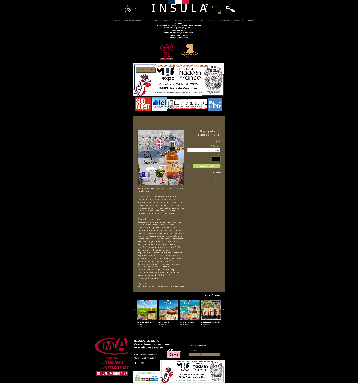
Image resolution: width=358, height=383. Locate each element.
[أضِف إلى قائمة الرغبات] (189, 166)
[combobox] (203, 150)
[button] (219, 12)
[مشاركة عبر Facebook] (219, 178)
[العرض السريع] (190, 310)
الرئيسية (217, 123)
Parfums (215, 146)
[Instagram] (142, 363)
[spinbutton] (216, 159)
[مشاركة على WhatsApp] (216, 178)
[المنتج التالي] (134, 310)
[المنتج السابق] (223, 310)
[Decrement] (218, 159)
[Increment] (213, 159)
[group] (179, 316)
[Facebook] (135, 363)
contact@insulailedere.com (146, 354)
